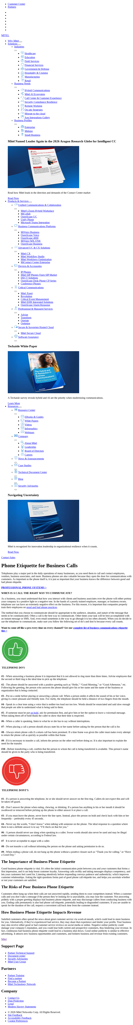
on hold (34, 712)
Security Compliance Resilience (41, 102)
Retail (28, 80)
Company (23, 436)
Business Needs (22, 83)
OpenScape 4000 (29, 238)
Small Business (32, 135)
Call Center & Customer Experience (43, 98)
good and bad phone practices (41, 607)
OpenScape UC (29, 216)
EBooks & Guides (34, 417)
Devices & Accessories (30, 266)
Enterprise (30, 127)
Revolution (26, 296)
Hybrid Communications (37, 90)
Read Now (13, 198)
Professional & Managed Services (35, 308)
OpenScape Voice (30, 235)
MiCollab (25, 213)
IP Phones (26, 272)
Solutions (13, 43)
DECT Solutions (29, 277)
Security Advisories (28, 485)
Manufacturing (32, 76)
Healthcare (30, 53)
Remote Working (33, 105)
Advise (24, 314)
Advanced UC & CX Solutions (34, 247)
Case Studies (24, 465)
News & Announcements (31, 458)
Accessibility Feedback (19, 1018)
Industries (19, 46)
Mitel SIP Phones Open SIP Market (39, 275)
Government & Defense (37, 69)
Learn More (14, 403)
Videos (28, 424)
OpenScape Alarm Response (35, 305)
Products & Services (18, 201)
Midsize (29, 131)
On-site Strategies (34, 109)
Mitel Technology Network (22, 984)
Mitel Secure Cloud (31, 333)
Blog (20, 479)
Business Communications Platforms (37, 226)
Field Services (32, 61)
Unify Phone (27, 219)
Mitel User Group (17, 961)
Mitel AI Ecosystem (35, 94)
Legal (11, 1003)
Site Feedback (15, 1015)
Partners (12, 6)
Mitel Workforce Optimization (36, 259)
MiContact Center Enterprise (35, 262)
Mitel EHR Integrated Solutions (37, 302)
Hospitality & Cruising (36, 72)
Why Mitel (13, 40)
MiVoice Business (30, 232)
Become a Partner (17, 981)
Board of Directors (34, 450)
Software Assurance (28, 337)
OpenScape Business (31, 243)
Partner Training (16, 975)
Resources (13, 406)
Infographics (31, 428)
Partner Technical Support (21, 953)
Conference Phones (31, 283)
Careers (28, 454)
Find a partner (15, 978)
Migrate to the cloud (35, 113)
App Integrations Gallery (37, 117)
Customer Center (16, 4)
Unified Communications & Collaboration (39, 205)
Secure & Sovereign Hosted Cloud (36, 327)
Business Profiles (23, 120)
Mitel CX (25, 253)
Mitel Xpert (27, 293)
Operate (25, 320)
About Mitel (30, 443)
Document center (16, 955)
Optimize (25, 323)
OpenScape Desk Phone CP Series (38, 280)
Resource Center (26, 410)
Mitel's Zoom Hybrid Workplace (37, 210)
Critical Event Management (35, 299)
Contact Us (13, 998)
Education (30, 57)
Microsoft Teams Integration (35, 222)
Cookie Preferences (18, 1021)
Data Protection (16, 1000)
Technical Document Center (32, 472)
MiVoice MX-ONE (31, 241)
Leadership (30, 447)
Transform (26, 317)
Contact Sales (8, 557)
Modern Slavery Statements (22, 1006)
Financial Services (34, 65)
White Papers (31, 420)
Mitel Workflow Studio (32, 256)
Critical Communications (31, 287)
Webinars (29, 432)
